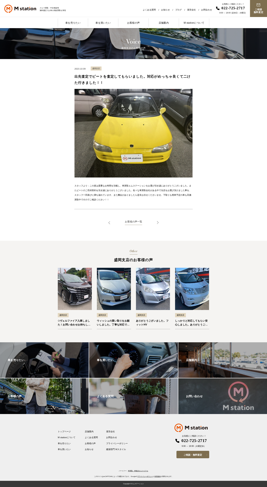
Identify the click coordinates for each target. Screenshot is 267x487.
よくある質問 (149, 10)
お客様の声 (133, 22)
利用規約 (158, 476)
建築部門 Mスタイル (116, 449)
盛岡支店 (63, 315)
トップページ (64, 431)
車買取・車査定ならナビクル (138, 471)
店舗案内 (164, 22)
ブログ (178, 10)
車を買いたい (103, 22)
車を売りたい (73, 22)
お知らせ (165, 10)
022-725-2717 (233, 8)
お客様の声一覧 (133, 221)
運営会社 (191, 10)
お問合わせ (206, 10)
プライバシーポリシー (117, 443)
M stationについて (194, 22)
